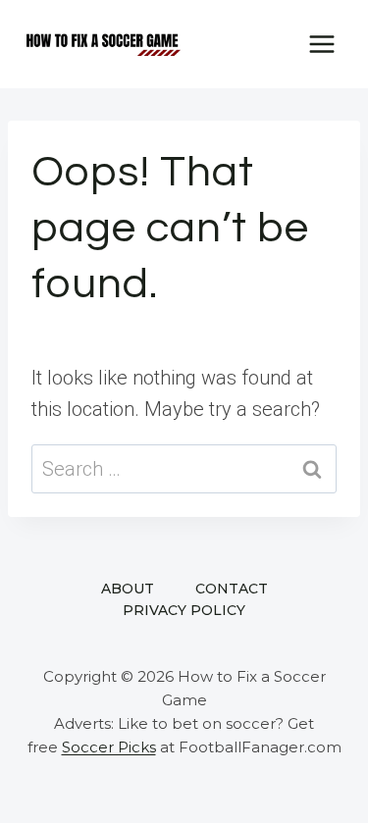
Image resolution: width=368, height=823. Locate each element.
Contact (231, 588)
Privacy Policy (184, 610)
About (127, 588)
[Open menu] (321, 44)
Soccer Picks (109, 747)
